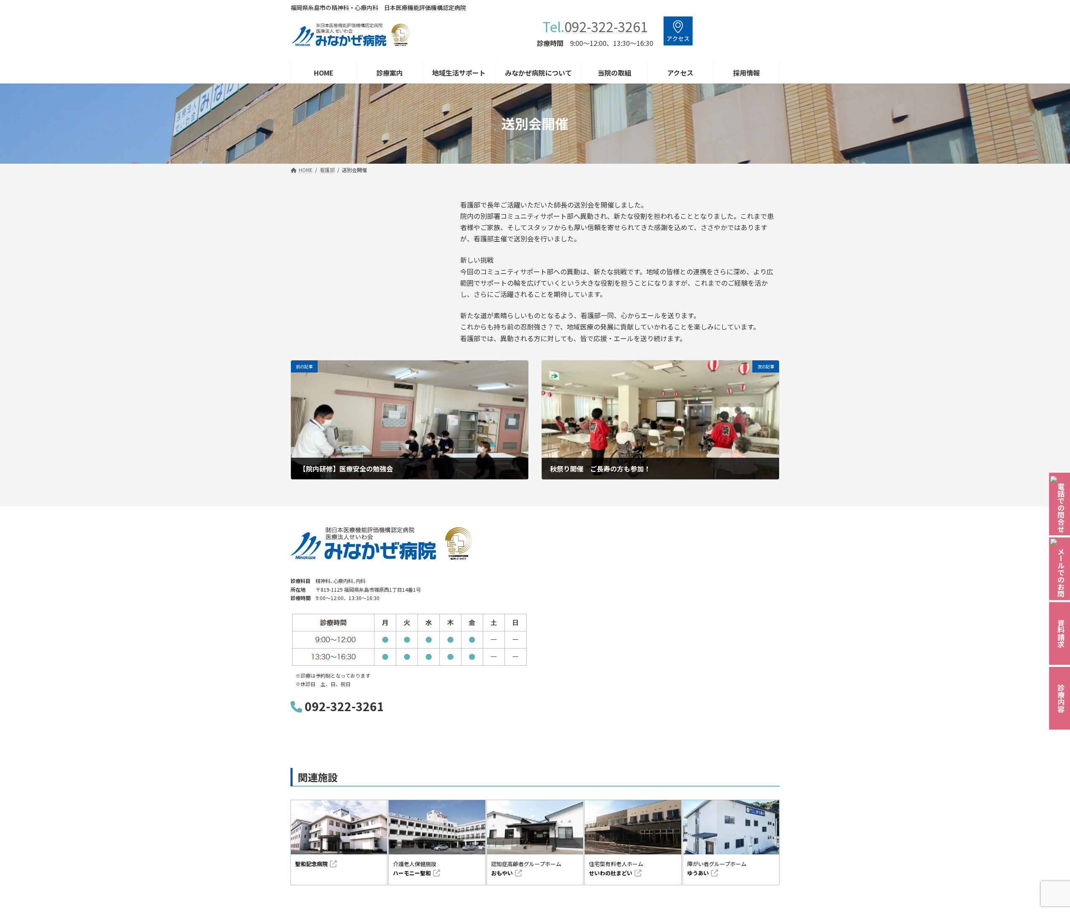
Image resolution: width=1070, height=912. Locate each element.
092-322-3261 (606, 26)
